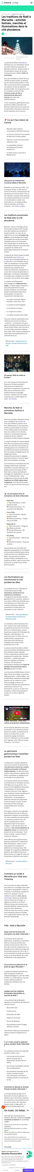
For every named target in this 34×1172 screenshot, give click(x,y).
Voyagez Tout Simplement (18, 14)
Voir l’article (13, 399)
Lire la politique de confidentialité (9, 1165)
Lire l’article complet (18, 206)
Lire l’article (15, 742)
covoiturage (8, 898)
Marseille (22, 63)
